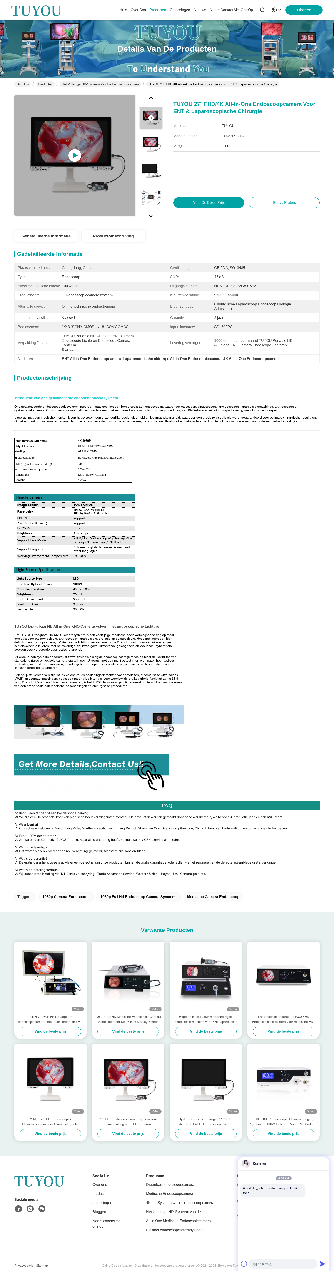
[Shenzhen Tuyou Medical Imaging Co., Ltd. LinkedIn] (18, 1209)
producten (158, 10)
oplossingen (180, 10)
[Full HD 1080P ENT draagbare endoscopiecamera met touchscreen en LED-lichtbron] (50, 978)
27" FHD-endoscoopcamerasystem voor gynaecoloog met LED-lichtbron (128, 1121)
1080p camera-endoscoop (65, 897)
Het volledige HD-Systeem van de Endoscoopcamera (100, 84)
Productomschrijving (113, 236)
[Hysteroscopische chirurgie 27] (205, 1080)
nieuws (200, 10)
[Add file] (244, 1264)
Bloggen (99, 1212)
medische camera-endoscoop (213, 897)
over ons (138, 10)
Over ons (99, 1184)
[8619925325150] (30, 1209)
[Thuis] (39, 1186)
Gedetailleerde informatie (46, 236)
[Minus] (322, 1163)
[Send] (322, 1264)
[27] (50, 1080)
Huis (123, 10)
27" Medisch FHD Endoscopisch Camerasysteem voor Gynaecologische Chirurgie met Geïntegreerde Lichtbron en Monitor (50, 1121)
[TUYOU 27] (74, 155)
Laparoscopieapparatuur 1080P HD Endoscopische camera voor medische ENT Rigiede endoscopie (283, 1019)
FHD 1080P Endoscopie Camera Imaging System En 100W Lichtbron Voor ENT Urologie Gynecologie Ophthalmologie (283, 1121)
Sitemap (42, 1265)
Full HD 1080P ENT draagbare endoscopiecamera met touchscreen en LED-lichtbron (50, 1019)
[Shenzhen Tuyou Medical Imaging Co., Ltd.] (36, 10)
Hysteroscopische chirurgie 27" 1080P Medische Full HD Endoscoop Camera (205, 1121)
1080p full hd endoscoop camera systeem (137, 897)
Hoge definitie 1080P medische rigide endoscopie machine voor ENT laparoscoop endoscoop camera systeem (205, 1019)
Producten (45, 84)
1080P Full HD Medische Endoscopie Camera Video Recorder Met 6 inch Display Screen (128, 1019)
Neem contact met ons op (107, 1223)
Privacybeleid (23, 1265)
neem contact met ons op (231, 10)
